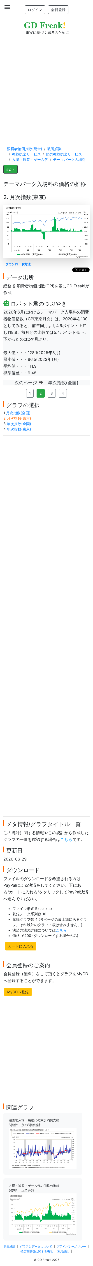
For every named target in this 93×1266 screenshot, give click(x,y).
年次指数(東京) (19, 429)
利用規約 (63, 1251)
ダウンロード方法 (18, 264)
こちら (66, 839)
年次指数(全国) (19, 423)
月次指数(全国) (18, 413)
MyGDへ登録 (18, 992)
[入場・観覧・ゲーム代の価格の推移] (43, 1214)
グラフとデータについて (36, 1246)
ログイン (35, 9)
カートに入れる (20, 946)
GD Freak (45, 25)
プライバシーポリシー (71, 1246)
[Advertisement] (46, 86)
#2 (9, 169)
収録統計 (9, 1246)
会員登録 (58, 9)
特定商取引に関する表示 (37, 1251)
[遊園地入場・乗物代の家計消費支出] (43, 1148)
